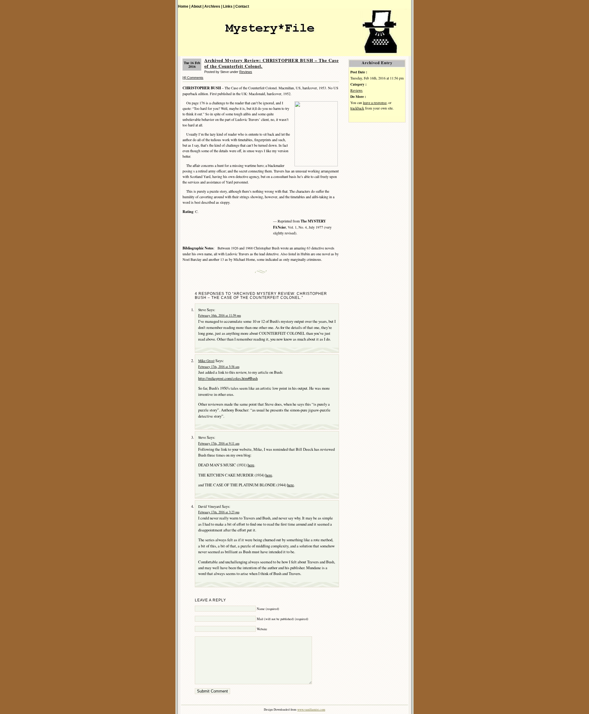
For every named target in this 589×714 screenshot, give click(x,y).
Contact (242, 6)
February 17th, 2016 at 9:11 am (218, 443)
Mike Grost (206, 360)
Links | (228, 6)
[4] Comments (193, 77)
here (251, 465)
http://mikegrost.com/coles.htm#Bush (228, 378)
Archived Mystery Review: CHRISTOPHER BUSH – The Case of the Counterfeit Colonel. (271, 63)
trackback (357, 108)
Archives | (213, 6)
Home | (184, 6)
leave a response (375, 102)
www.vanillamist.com (311, 709)
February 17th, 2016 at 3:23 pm (218, 512)
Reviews (245, 72)
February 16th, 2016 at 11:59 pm (219, 315)
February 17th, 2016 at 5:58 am (218, 367)
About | (197, 6)
